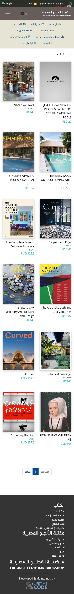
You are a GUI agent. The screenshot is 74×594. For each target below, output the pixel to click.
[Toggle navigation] (7, 13)
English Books (25, 30)
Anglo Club (61, 6)
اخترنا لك (60, 511)
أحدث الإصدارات (55, 515)
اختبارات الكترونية (18, 36)
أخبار (62, 551)
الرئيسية (53, 24)
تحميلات (46, 43)
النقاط (29, 3)
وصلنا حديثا (58, 519)
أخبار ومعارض (57, 543)
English (9, 3)
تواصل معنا (27, 43)
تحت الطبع (58, 524)
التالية (28, 471)
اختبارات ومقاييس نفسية (48, 36)
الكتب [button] (19, 24)
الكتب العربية (48, 30)
